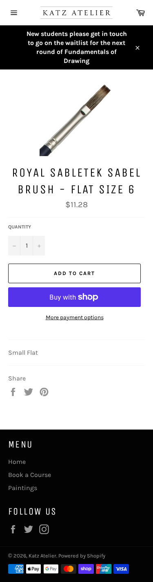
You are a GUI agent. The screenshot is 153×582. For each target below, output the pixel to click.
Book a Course (29, 475)
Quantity (19, 227)
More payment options (75, 317)
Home (17, 462)
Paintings (22, 488)
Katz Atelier (42, 556)
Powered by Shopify (81, 556)
